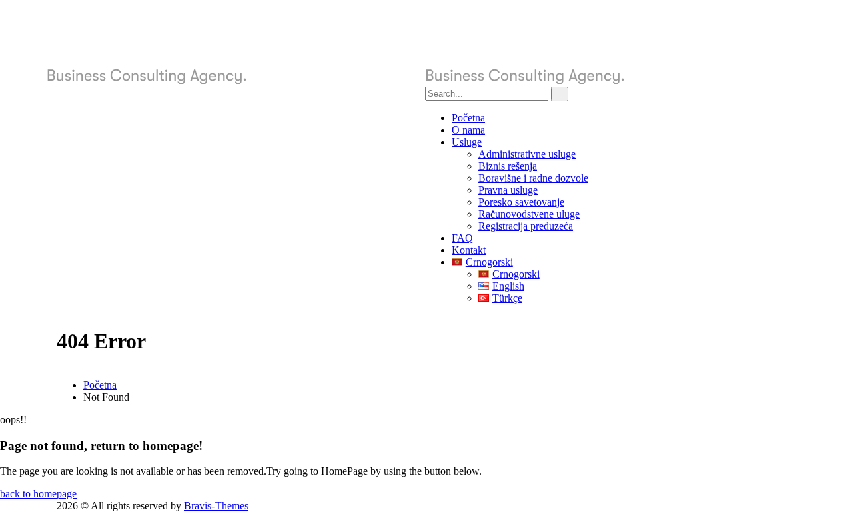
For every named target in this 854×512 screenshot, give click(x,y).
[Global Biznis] (236, 80)
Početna (100, 385)
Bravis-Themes (216, 505)
